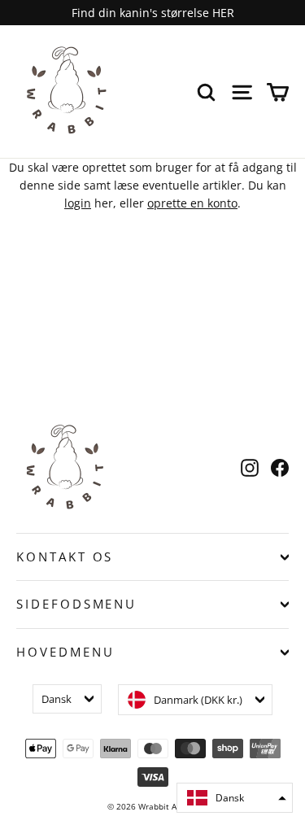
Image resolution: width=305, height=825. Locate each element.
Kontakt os (64, 556)
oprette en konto (192, 203)
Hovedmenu (65, 652)
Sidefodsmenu (76, 604)
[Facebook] (280, 467)
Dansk (56, 699)
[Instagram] (250, 467)
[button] (234, 798)
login (77, 203)
